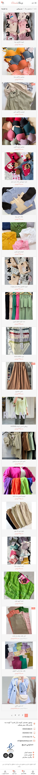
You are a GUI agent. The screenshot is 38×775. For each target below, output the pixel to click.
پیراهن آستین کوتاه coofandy (19, 426)
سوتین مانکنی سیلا (19, 77)
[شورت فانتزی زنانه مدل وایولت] (19, 271)
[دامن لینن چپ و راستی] (19, 445)
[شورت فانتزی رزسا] (19, 26)
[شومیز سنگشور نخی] (19, 96)
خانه (35, 9)
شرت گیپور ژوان (19, 601)
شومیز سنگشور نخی (19, 112)
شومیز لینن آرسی (19, 252)
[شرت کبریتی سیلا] (19, 550)
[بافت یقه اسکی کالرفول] (19, 655)
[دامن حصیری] (19, 376)
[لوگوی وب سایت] (18, 3)
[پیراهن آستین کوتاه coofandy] (19, 411)
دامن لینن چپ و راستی (19, 461)
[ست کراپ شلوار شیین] (19, 306)
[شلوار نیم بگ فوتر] (19, 515)
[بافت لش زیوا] (19, 201)
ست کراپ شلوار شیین (19, 322)
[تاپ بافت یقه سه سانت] (19, 620)
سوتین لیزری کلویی (19, 147)
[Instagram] (10, 755)
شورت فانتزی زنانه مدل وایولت (19, 287)
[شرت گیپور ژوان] (19, 585)
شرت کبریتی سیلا (19, 566)
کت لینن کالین (19, 706)
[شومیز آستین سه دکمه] (19, 480)
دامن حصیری (19, 391)
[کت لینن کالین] (19, 690)
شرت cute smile (19, 357)
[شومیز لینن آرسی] (19, 236)
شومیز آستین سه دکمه (19, 496)
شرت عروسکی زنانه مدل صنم (19, 182)
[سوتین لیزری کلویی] (19, 131)
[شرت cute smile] (19, 341)
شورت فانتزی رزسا (19, 42)
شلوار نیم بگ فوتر (19, 531)
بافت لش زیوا (19, 217)
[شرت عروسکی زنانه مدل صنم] (19, 166)
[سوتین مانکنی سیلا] (19, 61)
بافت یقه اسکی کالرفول (19, 671)
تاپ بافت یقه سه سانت (19, 636)
